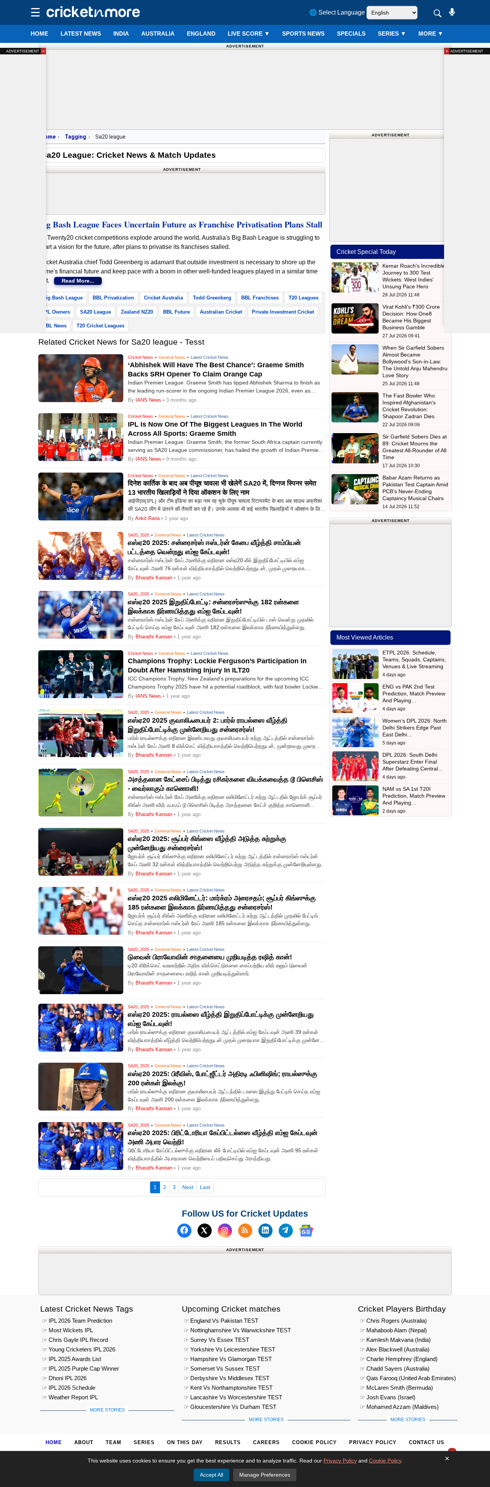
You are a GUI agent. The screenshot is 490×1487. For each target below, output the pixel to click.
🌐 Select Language (337, 12)
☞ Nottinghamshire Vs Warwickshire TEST (237, 1330)
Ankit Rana (147, 518)
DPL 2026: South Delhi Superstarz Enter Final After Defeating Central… (412, 762)
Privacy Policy (373, 1442)
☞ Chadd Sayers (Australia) (395, 1368)
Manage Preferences (264, 1475)
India (121, 33)
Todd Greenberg (212, 298)
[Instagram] (225, 1231)
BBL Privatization (113, 298)
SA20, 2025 (138, 535)
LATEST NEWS (80, 33)
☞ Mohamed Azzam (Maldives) (399, 1407)
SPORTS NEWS (303, 33)
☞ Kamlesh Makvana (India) (395, 1340)
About (83, 1442)
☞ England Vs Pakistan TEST (221, 1320)
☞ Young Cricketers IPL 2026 (78, 1349)
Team (113, 1442)
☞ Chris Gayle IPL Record (75, 1340)
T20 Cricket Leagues (100, 326)
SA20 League (95, 312)
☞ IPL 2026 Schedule (68, 1387)
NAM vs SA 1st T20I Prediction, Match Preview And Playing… (413, 796)
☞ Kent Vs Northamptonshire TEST (228, 1387)
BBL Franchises (260, 298)
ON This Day (185, 1442)
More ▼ (430, 33)
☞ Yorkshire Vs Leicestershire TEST (229, 1349)
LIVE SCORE (249, 33)
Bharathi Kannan (154, 578)
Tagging (75, 137)
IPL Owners (56, 312)
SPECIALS (351, 33)
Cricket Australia (163, 298)
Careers (266, 1442)
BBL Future (176, 312)
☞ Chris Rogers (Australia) (393, 1320)
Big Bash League (62, 298)
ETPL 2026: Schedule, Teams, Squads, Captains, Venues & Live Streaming (414, 659)
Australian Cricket (221, 312)
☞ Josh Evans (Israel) (387, 1397)
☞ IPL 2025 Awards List (71, 1359)
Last (205, 1187)
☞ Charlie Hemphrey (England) (399, 1359)
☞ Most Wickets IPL (67, 1330)
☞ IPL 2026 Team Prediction (77, 1320)
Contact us (426, 1442)
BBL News (54, 326)
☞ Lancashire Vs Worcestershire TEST (233, 1397)
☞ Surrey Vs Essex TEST (216, 1340)
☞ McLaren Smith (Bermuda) (396, 1387)
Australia (158, 33)
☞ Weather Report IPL (70, 1397)
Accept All (211, 1475)
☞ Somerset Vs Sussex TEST (222, 1368)
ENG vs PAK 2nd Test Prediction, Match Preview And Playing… (413, 693)
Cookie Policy (314, 1442)
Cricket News (140, 357)
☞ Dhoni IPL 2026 (64, 1378)
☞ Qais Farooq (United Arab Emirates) (408, 1378)
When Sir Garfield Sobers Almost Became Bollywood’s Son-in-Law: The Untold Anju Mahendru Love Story (415, 361)
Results (228, 1442)
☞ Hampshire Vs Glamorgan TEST (228, 1359)
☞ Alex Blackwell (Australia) (395, 1349)
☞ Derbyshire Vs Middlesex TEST (227, 1378)
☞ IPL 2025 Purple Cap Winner (80, 1368)
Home (39, 33)
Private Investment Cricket (283, 312)
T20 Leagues (303, 298)
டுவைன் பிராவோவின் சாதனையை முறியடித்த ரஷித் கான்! (210, 957)
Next (187, 1187)
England (201, 33)
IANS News (149, 400)
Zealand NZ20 (137, 312)
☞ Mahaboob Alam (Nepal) (393, 1330)
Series (392, 33)
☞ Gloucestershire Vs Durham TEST (230, 1407)
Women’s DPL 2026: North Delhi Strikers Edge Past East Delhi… (414, 728)
